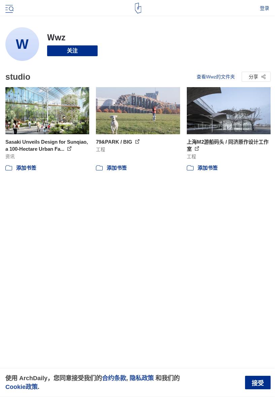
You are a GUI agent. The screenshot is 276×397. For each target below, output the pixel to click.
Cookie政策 (21, 386)
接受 (258, 383)
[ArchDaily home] (138, 8)
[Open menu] (8, 8)
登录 (264, 8)
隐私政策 (142, 378)
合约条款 (114, 378)
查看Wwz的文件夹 (216, 76)
